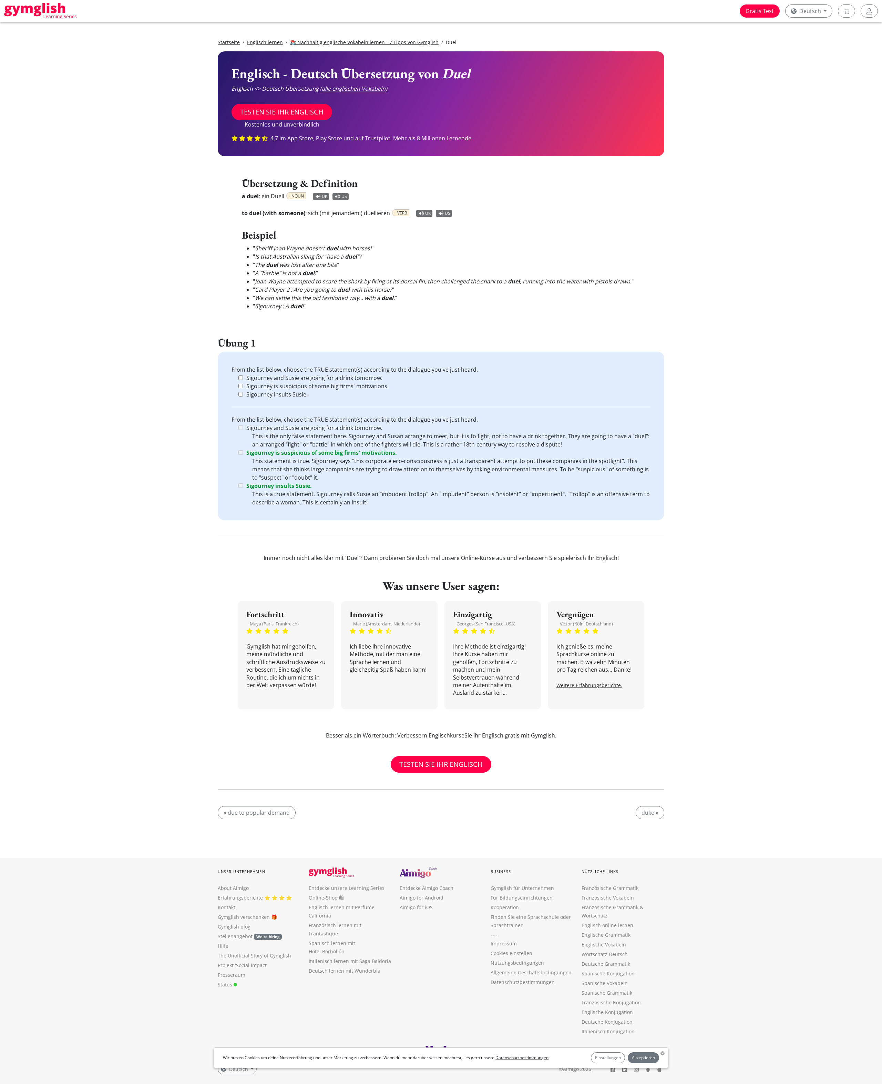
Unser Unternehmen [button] (241, 871)
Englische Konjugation (607, 1012)
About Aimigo (233, 888)
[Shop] (846, 11)
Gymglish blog (234, 926)
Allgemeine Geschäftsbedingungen (531, 972)
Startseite (229, 42)
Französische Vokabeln (608, 897)
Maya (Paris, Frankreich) (274, 624)
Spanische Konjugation (608, 973)
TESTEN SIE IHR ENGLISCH (282, 112)
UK (324, 196)
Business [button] (501, 871)
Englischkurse (446, 735)
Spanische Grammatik (607, 993)
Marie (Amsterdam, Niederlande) (386, 624)
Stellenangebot (248, 936)
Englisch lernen (265, 42)
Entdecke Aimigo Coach (426, 888)
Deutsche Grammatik (606, 964)
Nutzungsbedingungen (517, 963)
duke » (650, 812)
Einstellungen (608, 1058)
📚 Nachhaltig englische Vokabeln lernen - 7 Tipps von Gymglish (364, 42)
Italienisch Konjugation (608, 1031)
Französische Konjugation (611, 1002)
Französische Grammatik (610, 888)
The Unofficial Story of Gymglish (254, 955)
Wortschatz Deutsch (605, 954)
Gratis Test (760, 11)
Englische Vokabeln (604, 944)
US (344, 196)
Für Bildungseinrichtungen (522, 897)
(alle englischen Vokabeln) (353, 88)
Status (226, 984)
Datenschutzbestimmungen (521, 1058)
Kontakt (226, 907)
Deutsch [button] (810, 11)
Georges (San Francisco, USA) (486, 624)
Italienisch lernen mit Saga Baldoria (350, 961)
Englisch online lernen (607, 925)
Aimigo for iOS (416, 907)
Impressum (504, 943)
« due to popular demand (257, 812)
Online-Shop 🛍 (326, 897)
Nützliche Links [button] (600, 871)
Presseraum (231, 975)
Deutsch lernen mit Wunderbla (344, 970)
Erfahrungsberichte (240, 897)
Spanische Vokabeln (605, 983)
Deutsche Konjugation (607, 1021)
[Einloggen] (869, 11)
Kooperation (505, 907)
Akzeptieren (643, 1058)
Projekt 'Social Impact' (243, 965)
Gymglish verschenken (244, 917)
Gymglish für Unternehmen (522, 888)
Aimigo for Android (421, 897)
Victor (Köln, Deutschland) (586, 624)
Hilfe (223, 946)
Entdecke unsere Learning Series (346, 888)
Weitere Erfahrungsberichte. (589, 685)
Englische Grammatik (606, 935)
